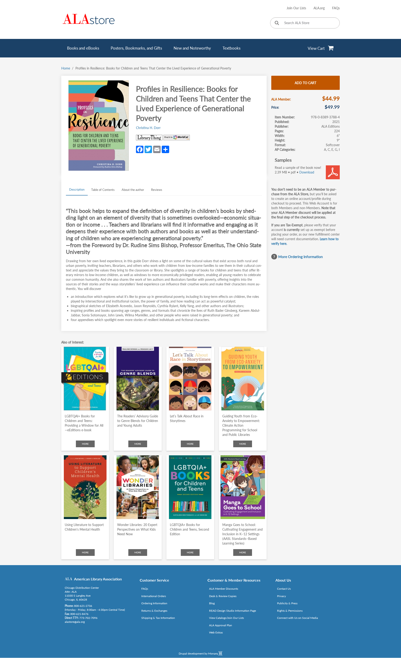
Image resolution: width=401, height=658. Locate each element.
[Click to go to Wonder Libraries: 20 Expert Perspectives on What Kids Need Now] (138, 487)
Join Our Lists (296, 8)
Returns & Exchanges (154, 610)
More (85, 443)
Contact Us (284, 588)
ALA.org (319, 8)
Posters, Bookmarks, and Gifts (136, 48)
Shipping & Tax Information (158, 618)
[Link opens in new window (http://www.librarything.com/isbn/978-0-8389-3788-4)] (149, 137)
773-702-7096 (88, 618)
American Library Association (98, 579)
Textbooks (231, 48)
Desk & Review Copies (222, 596)
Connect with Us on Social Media (297, 618)
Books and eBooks (83, 48)
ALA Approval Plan (220, 625)
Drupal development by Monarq (199, 653)
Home (65, 68)
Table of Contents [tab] (103, 190)
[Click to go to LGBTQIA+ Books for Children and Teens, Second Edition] (190, 487)
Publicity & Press (287, 603)
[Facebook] (139, 149)
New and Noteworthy (192, 48)
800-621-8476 (79, 614)
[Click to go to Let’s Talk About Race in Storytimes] (190, 378)
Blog (212, 603)
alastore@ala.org (75, 621)
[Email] (157, 149)
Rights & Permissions (290, 610)
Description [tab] (76, 189)
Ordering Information (154, 603)
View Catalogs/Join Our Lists (226, 618)
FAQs (336, 8)
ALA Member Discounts (223, 588)
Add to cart (305, 83)
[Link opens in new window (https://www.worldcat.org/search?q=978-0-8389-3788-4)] (176, 137)
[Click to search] (276, 23)
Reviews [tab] (156, 190)
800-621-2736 (83, 606)
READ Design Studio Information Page (232, 610)
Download (306, 172)
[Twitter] (148, 149)
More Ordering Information (300, 256)
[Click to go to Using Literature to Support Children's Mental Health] (85, 487)
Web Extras (216, 632)
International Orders (153, 596)
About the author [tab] (133, 190)
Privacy (281, 596)
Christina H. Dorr (148, 128)
